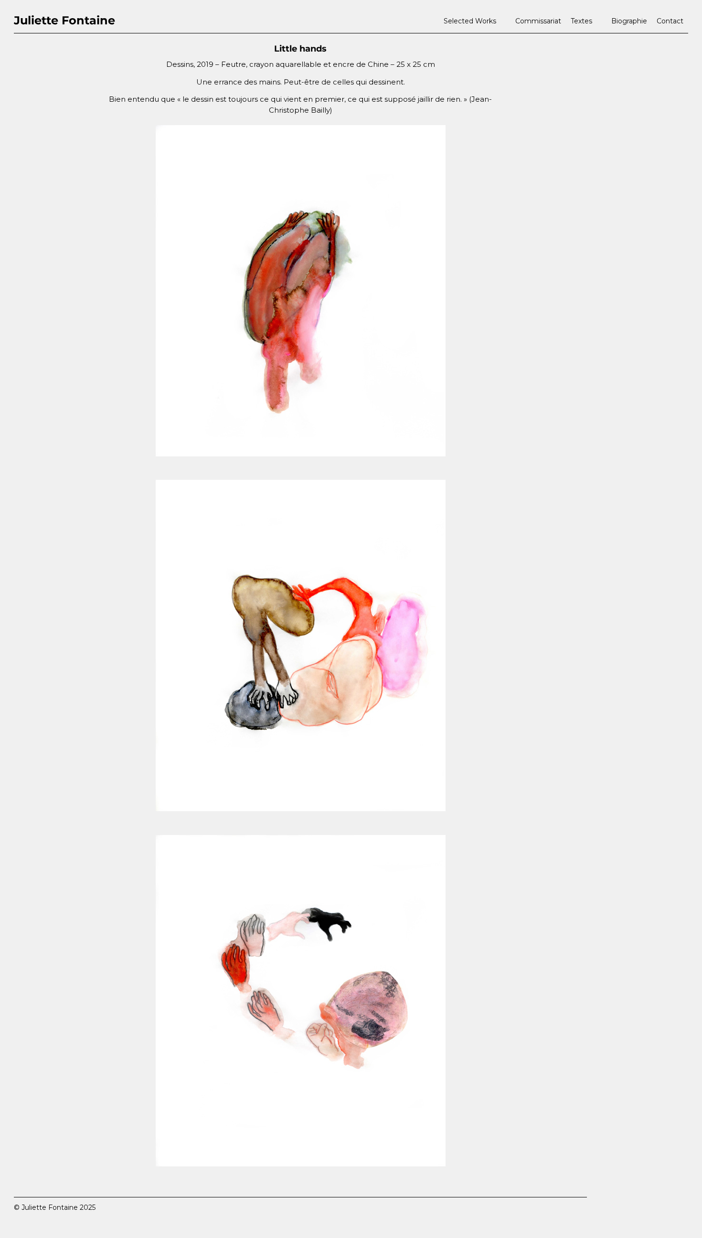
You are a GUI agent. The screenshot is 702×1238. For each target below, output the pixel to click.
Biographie (629, 21)
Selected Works (470, 21)
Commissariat (538, 21)
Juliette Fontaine (64, 20)
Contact (670, 21)
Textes (581, 21)
